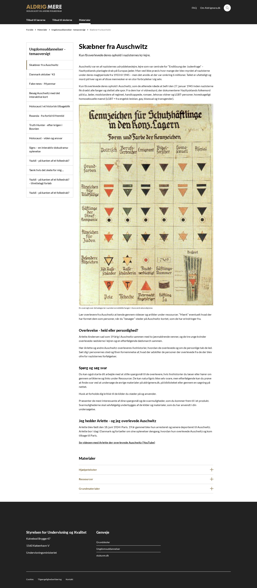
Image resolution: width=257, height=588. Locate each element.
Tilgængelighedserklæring (50, 579)
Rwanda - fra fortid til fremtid (46, 115)
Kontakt (69, 579)
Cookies (30, 579)
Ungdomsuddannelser (108, 548)
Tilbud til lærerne (35, 19)
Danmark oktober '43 (42, 74)
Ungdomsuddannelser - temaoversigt (47, 51)
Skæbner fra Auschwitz (43, 64)
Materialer (85, 19)
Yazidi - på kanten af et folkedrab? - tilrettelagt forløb (49, 181)
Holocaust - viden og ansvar (45, 138)
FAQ (194, 7)
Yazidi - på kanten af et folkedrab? (49, 160)
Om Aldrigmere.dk (210, 7)
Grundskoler (103, 542)
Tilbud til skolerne (62, 19)
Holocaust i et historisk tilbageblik (49, 106)
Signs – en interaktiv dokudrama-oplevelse (49, 149)
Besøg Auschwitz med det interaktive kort (44, 94)
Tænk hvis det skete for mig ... (46, 170)
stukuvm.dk (102, 555)
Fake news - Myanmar (42, 83)
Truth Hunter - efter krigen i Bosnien (45, 126)
